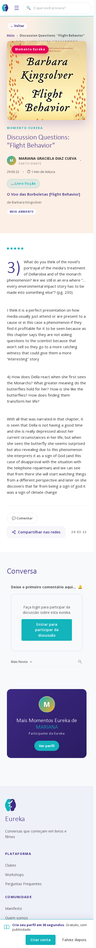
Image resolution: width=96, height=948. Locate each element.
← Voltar (17, 26)
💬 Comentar (22, 518)
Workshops (14, 874)
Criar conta (40, 939)
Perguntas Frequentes (23, 883)
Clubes (10, 865)
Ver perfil (47, 745)
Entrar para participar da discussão (47, 630)
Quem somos (16, 917)
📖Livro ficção (23, 183)
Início (11, 35)
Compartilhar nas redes (39, 532)
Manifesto (13, 908)
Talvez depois (74, 939)
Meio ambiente (22, 211)
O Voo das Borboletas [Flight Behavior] (43, 194)
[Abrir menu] (17, 8)
